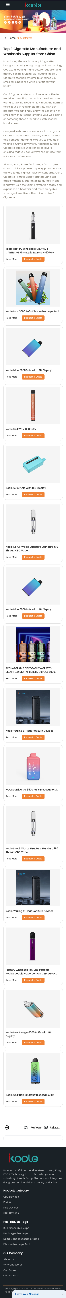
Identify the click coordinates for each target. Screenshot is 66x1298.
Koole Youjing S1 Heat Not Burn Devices (29, 731)
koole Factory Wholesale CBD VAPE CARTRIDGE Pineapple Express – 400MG (30, 251)
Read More (11, 259)
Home (12, 38)
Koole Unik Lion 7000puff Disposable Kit (30, 1095)
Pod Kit (7, 1202)
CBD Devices (11, 1197)
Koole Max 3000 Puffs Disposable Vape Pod (32, 311)
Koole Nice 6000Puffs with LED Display (29, 370)
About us (8, 1259)
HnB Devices (10, 1208)
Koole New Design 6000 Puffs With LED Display (29, 1034)
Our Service (10, 1276)
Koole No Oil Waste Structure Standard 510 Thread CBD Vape (32, 549)
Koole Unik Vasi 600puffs (21, 429)
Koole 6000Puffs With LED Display (26, 488)
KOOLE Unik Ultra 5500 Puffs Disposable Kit (32, 790)
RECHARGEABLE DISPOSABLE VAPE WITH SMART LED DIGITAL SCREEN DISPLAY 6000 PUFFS (30, 672)
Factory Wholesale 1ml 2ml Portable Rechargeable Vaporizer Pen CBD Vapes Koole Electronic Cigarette (30, 973)
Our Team (9, 1270)
